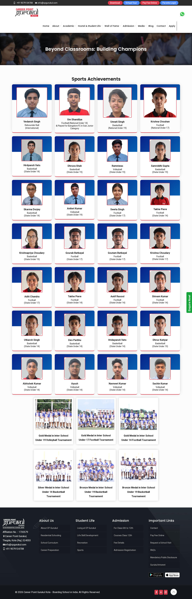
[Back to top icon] (174, 592)
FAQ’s (153, 550)
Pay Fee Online (149, 3)
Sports (80, 550)
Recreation (82, 543)
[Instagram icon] (166, 592)
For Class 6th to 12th (123, 528)
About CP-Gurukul (49, 528)
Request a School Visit (160, 543)
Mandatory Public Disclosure (163, 557)
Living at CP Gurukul (86, 528)
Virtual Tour (131, 3)
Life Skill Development (87, 535)
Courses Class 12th (123, 535)
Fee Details (119, 543)
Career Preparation (50, 550)
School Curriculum (49, 543)
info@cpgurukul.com (47, 3)
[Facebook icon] (156, 592)
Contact (154, 528)
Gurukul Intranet (157, 565)
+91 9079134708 (24, 3)
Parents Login (169, 3)
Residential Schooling (51, 535)
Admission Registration (125, 550)
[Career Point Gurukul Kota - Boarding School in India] (26, 12)
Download (115, 3)
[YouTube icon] (161, 592)
